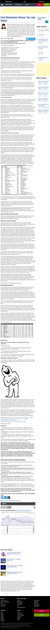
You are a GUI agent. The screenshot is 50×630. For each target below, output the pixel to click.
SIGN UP (46, 4)
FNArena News (8, 4)
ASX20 (2, 612)
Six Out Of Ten (41, 34)
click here (16, 627)
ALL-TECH (2, 620)
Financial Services (20, 615)
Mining (18, 617)
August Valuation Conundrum (44, 30)
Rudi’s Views (36, 606)
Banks (18, 612)
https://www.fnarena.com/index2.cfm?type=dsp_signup (21, 486)
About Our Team (4, 600)
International (36, 600)
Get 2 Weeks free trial (8, 1)
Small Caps (36, 601)
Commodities (20, 603)
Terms (2, 603)
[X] (8, 497)
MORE (18, 619)
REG (17, 42)
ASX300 (16, 43)
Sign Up (25, 1)
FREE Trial (40, 4)
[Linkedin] (5, 497)
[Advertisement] (25, 11)
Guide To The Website (5, 601)
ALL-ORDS (22, 43)
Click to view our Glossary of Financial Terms (11, 500)
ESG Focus (19, 604)
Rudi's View (3, 38)
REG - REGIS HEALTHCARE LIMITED (23, 510)
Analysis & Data (18, 4)
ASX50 (2, 613)
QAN (27, 292)
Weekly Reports (46, 107)
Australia (45, 84)
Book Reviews (20, 601)
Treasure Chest (37, 604)
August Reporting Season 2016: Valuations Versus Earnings (43, 41)
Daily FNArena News (21, 607)
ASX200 (2, 616)
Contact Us (3, 606)
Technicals (36, 603)
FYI (17, 606)
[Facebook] (2, 497)
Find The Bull (41, 53)
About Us (27, 4)
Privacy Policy (3, 604)
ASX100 (2, 615)
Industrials (19, 616)
